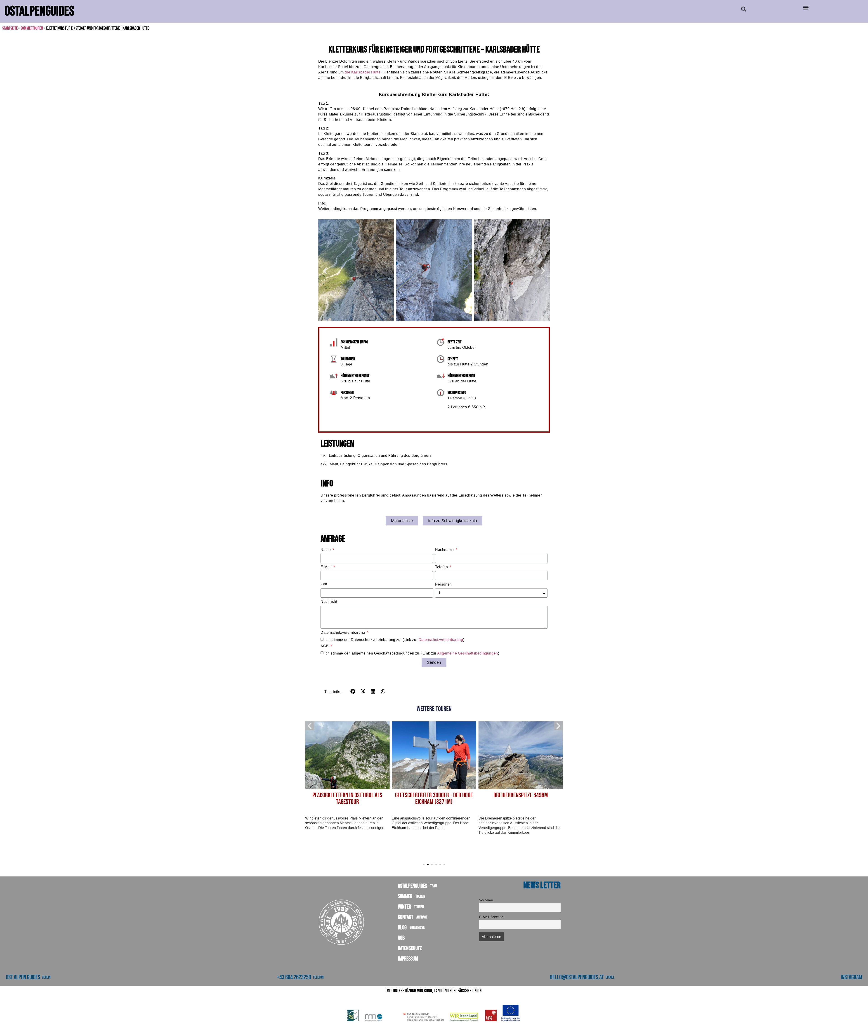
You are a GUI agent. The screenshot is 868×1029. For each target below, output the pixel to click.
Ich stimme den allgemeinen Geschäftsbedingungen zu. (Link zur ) (412, 653)
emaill (610, 977)
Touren (419, 897)
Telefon (442, 567)
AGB (325, 646)
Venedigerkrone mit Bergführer (522, 795)
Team (433, 886)
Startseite (10, 28)
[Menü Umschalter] (806, 7)
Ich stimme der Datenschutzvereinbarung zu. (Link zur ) (394, 640)
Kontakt (412, 917)
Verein (46, 977)
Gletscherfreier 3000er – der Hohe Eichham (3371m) (349, 798)
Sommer (411, 896)
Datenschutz (410, 948)
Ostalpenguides (417, 886)
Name (326, 550)
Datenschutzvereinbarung (343, 632)
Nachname (445, 550)
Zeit (324, 584)
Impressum (408, 958)
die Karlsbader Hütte (362, 72)
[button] (743, 9)
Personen (443, 584)
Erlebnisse (416, 928)
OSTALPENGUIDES (39, 11)
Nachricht (329, 601)
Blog (411, 927)
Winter (411, 906)
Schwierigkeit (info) (354, 342)
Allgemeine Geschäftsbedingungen (467, 653)
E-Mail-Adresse (491, 917)
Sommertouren (32, 28)
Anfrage (421, 917)
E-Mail (327, 567)
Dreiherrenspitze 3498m (435, 795)
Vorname (486, 900)
